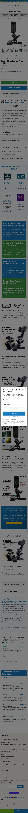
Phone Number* (6, 404)
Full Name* (5, 399)
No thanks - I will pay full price (9, 419)
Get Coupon (14, 413)
